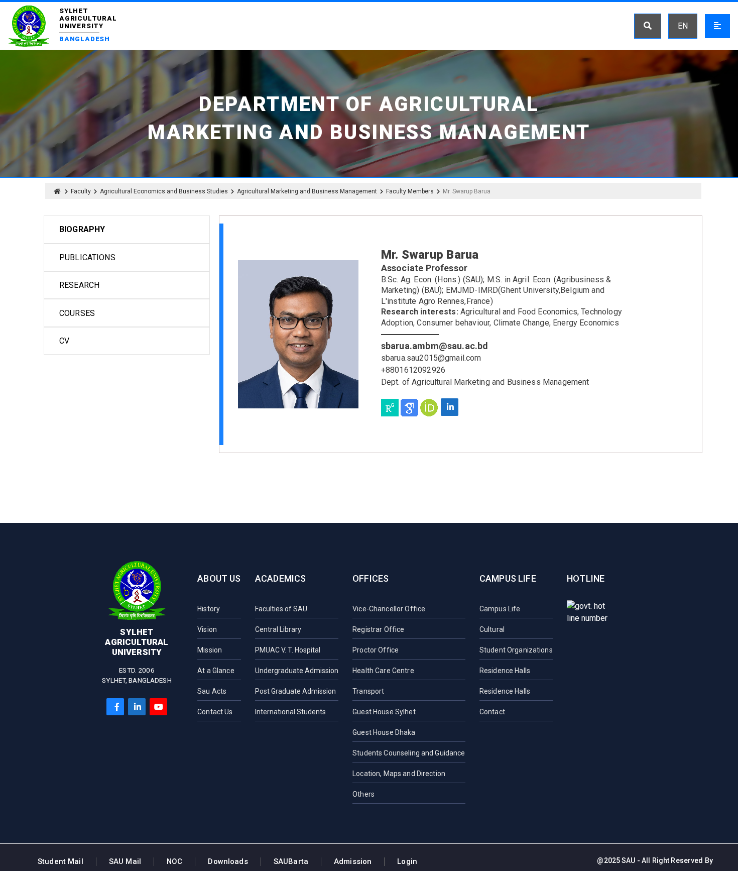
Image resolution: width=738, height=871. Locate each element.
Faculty (81, 191)
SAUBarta (291, 861)
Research (79, 285)
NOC (174, 861)
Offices (370, 578)
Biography (82, 229)
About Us (218, 578)
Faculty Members (410, 191)
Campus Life (507, 578)
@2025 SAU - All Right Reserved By (655, 860)
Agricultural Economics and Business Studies (164, 191)
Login (407, 861)
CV (64, 341)
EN (683, 26)
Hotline (585, 578)
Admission (353, 861)
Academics (280, 578)
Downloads (228, 861)
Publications (87, 257)
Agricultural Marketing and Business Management (307, 191)
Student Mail (60, 861)
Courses (77, 313)
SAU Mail (125, 861)
